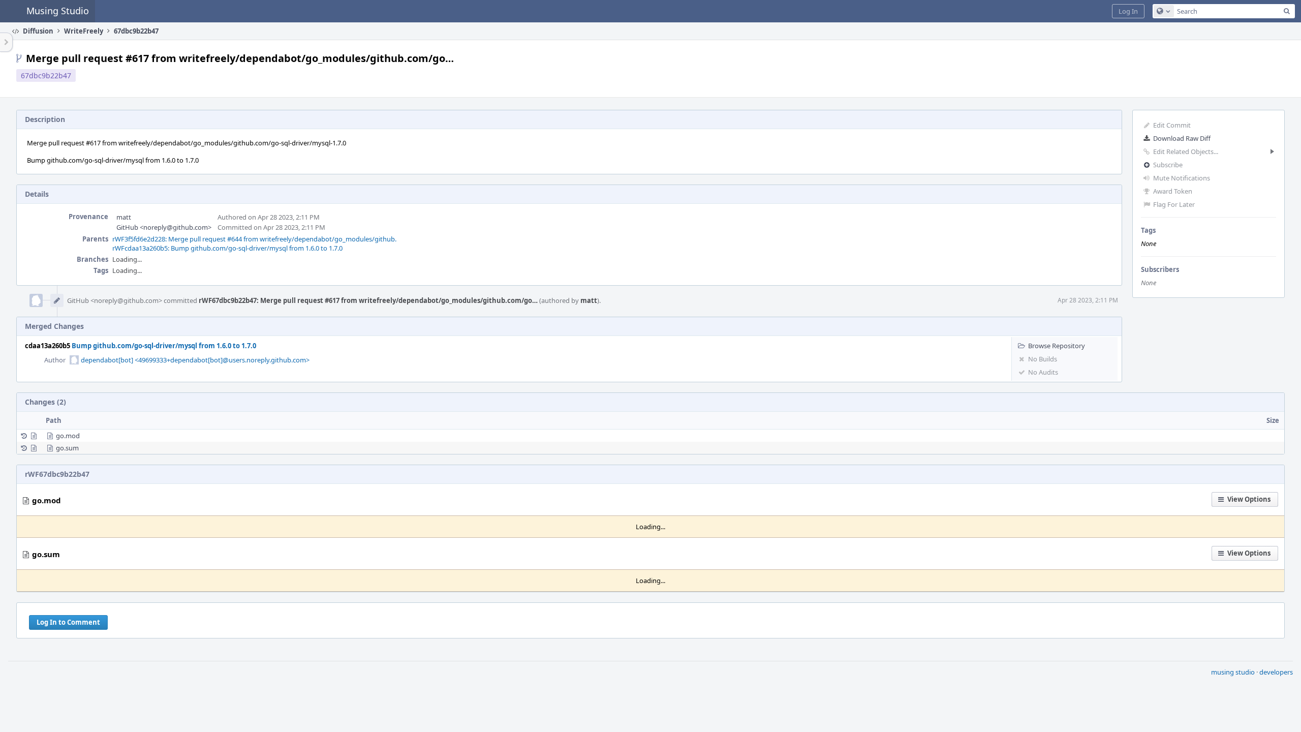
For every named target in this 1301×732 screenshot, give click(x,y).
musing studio (1233, 672)
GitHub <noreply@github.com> (163, 227)
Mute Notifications (1181, 177)
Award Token (1172, 191)
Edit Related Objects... (1185, 151)
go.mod (68, 435)
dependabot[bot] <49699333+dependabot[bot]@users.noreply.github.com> (195, 359)
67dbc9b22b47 (46, 75)
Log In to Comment (68, 622)
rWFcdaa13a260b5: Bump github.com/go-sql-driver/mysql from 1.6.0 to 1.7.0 (227, 248)
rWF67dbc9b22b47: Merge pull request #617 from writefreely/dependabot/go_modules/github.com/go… (368, 300)
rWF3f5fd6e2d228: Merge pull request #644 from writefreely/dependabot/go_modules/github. (254, 238)
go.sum (67, 447)
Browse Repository (1056, 345)
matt (123, 217)
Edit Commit (1172, 125)
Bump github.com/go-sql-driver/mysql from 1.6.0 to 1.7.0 (164, 345)
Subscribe (1168, 164)
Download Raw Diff (1182, 138)
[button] (1128, 11)
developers (1276, 672)
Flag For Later (1174, 204)
